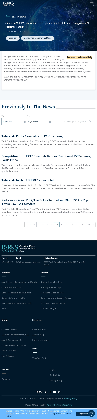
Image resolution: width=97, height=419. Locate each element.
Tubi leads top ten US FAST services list (28, 180)
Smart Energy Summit (11, 340)
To (3, 116)
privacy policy (54, 414)
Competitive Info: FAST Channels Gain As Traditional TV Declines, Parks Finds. (46, 158)
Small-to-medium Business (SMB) (17, 303)
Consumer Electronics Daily (37, 38)
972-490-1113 (7, 262)
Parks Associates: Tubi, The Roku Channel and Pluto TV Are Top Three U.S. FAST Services (45, 202)
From (29, 116)
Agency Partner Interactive (59, 405)
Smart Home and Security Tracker (56, 298)
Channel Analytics (49, 309)
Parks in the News (40, 340)
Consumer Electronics (12, 288)
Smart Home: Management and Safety (19, 282)
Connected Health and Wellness (16, 293)
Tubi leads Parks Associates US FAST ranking (32, 136)
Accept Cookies (83, 414)
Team (52, 370)
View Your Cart (39, 358)
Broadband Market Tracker (53, 303)
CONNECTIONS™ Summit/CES (15, 335)
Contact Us (55, 375)
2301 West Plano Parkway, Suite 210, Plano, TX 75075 (64, 263)
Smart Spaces (8, 356)
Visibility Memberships (51, 288)
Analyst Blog (38, 335)
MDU (4, 309)
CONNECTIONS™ (9, 330)
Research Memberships (51, 282)
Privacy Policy (56, 380)
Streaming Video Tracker (52, 293)
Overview (6, 379)
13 (72, 225)
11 (62, 225)
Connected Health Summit (14, 345)
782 (88, 225)
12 (67, 225)
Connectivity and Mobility (13, 298)
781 (81, 225)
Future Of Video (9, 351)
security (13, 38)
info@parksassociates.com (28, 262)
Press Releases (39, 330)
